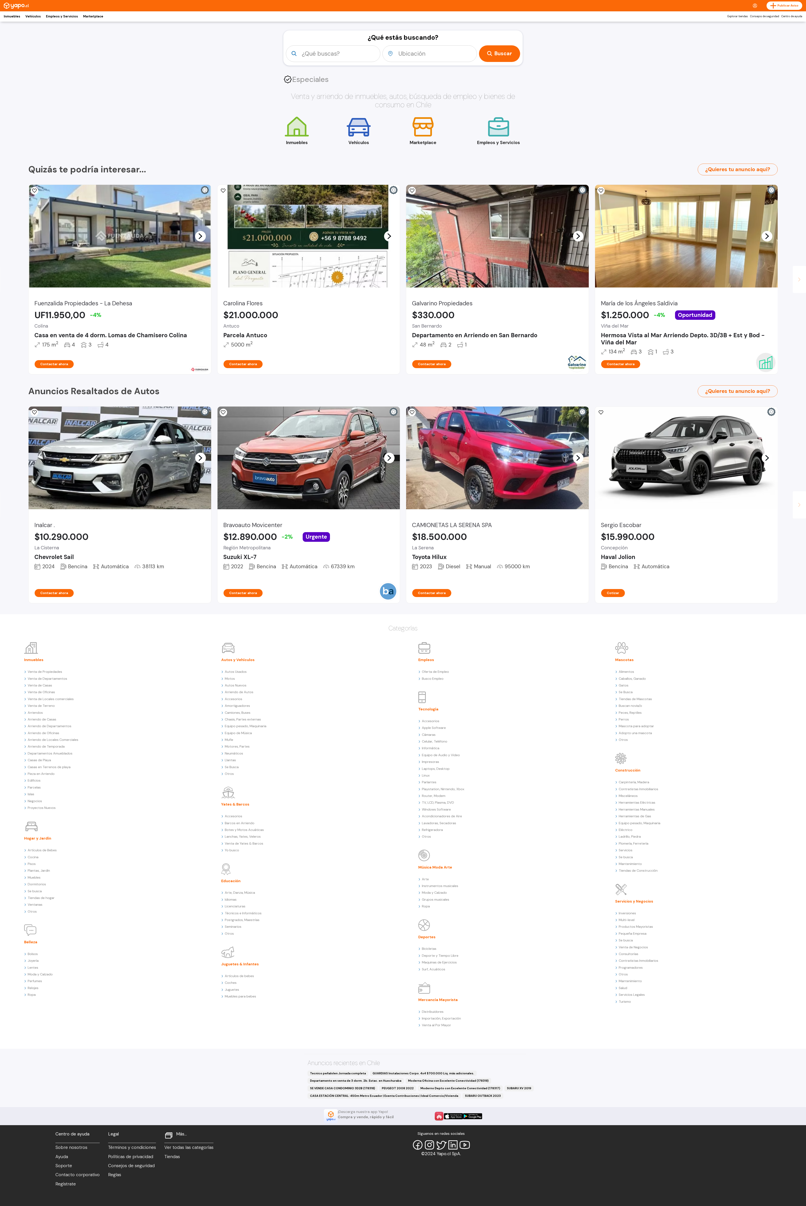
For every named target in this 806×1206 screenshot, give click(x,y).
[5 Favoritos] (412, 190)
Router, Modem (433, 796)
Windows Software (436, 809)
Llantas (230, 760)
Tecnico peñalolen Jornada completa (338, 1073)
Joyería (33, 960)
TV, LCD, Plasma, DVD (438, 802)
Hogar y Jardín (37, 838)
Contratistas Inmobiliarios (638, 789)
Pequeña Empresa (632, 933)
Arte (425, 879)
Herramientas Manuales (637, 809)
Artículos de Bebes (42, 850)
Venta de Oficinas (41, 692)
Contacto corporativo (77, 1175)
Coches (231, 982)
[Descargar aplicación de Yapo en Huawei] (439, 1116)
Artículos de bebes (239, 976)
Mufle (229, 740)
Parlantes (429, 782)
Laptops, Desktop (436, 768)
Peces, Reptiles (630, 712)
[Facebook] (418, 1145)
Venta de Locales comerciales (51, 699)
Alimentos (626, 671)
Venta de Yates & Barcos (244, 843)
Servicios (625, 850)
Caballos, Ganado (632, 678)
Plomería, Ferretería (633, 843)
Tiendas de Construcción (638, 870)
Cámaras (429, 734)
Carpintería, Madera (634, 782)
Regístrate (65, 1184)
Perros (624, 719)
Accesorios (233, 699)
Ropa (32, 994)
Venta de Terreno (41, 705)
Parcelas (34, 787)
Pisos (32, 864)
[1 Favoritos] (34, 190)
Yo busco (232, 850)
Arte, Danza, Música (240, 892)
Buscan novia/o (630, 705)
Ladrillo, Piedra (630, 836)
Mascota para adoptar (636, 726)
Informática (430, 748)
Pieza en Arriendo (41, 774)
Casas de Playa (39, 760)
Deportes (427, 937)
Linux (426, 775)
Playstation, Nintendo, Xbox (443, 789)
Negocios (35, 801)
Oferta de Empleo (435, 671)
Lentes (33, 967)
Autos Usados (236, 671)
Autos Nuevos (235, 685)
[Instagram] (429, 1145)
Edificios (34, 780)
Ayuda (61, 1157)
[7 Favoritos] (412, 412)
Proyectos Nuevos (42, 808)
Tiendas (172, 1157)
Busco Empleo (433, 678)
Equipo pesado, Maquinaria (245, 726)
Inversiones (627, 913)
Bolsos (33, 954)
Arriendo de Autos (239, 692)
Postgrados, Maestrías (242, 920)
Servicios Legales (632, 994)
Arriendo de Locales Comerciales (53, 740)
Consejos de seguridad (764, 16)
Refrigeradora (432, 830)
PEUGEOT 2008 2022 (398, 1088)
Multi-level (627, 920)
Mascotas (624, 659)
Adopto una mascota (635, 733)
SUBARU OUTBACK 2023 (483, 1096)
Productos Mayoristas (636, 926)
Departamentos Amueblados (50, 753)
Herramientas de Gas (635, 816)
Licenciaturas (235, 906)
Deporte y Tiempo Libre (440, 955)
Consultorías (628, 954)
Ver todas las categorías (188, 1147)
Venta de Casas (40, 685)
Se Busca (232, 767)
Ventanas (35, 904)
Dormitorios (37, 884)
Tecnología (428, 709)
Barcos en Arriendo (239, 823)
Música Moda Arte (435, 867)
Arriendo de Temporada (46, 746)
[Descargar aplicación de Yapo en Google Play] (472, 1116)
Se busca (35, 891)
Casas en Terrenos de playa (49, 767)
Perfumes (35, 981)
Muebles (34, 877)
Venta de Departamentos (47, 678)
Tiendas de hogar (41, 898)
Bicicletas (429, 948)
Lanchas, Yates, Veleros (243, 836)
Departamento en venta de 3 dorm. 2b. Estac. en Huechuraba (355, 1081)
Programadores (631, 967)
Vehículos (33, 16)
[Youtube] (465, 1145)
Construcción (627, 770)
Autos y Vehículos (238, 659)
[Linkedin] (453, 1145)
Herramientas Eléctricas (637, 802)
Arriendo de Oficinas (43, 733)
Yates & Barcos (235, 804)
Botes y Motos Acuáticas (244, 830)
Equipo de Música (238, 733)
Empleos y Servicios (62, 16)
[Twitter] (441, 1145)
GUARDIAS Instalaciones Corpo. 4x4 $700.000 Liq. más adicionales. (423, 1073)
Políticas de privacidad (130, 1157)
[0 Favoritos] (223, 190)
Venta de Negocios (633, 947)
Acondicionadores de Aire (442, 816)
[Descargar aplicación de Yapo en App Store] (453, 1116)
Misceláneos (628, 796)
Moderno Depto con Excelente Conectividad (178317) (460, 1088)
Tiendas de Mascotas (635, 699)
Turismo (625, 1001)
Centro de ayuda (791, 16)
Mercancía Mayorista (438, 999)
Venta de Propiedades (45, 671)
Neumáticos (234, 753)
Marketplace (93, 16)
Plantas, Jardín (39, 870)
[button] (200, 236)
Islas (31, 794)
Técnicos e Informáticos (243, 913)
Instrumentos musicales (440, 886)
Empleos (426, 659)
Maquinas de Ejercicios (439, 962)
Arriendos (35, 712)
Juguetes (232, 989)
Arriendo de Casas (42, 719)
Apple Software (434, 728)
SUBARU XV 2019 (519, 1088)
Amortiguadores (237, 705)
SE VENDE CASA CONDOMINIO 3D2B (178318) (342, 1088)
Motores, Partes (237, 746)
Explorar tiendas (737, 16)
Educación (231, 880)
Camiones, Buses (237, 712)
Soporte (63, 1166)
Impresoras (430, 762)
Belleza (30, 942)
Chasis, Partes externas (243, 719)
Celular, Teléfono (434, 741)
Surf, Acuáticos (433, 969)
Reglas (114, 1175)
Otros (32, 911)
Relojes (33, 988)
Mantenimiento (630, 864)
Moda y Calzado (40, 974)
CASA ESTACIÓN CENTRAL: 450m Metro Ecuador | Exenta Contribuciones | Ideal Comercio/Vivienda (384, 1096)
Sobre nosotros (71, 1147)
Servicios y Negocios (634, 901)
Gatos (623, 685)
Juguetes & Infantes (240, 964)
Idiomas (231, 899)
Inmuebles (12, 16)
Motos (230, 678)
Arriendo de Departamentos (49, 726)
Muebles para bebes (240, 996)
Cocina (33, 857)
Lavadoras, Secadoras (439, 823)
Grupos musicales (435, 899)
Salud (623, 988)
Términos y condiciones (132, 1147)
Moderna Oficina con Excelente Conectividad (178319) (448, 1081)
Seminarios (233, 926)
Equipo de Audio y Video (441, 755)
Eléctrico (625, 830)
